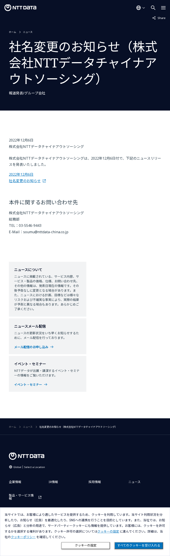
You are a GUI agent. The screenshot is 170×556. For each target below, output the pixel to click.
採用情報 (95, 482)
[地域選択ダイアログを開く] (140, 7)
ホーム (12, 32)
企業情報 (15, 482)
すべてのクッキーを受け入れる (138, 545)
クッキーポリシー (23, 537)
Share (159, 18)
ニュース (28, 32)
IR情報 (53, 482)
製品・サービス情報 (21, 497)
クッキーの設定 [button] (108, 531)
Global (29, 467)
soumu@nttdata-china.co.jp (45, 231)
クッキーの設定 (86, 545)
